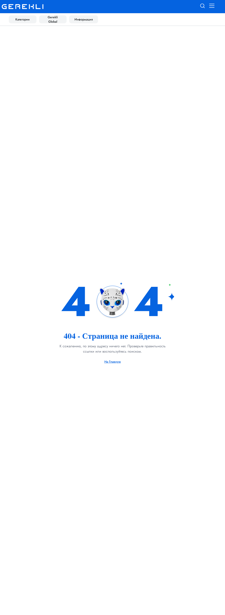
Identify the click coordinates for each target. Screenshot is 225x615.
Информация (83, 19)
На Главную (112, 361)
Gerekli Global (53, 19)
